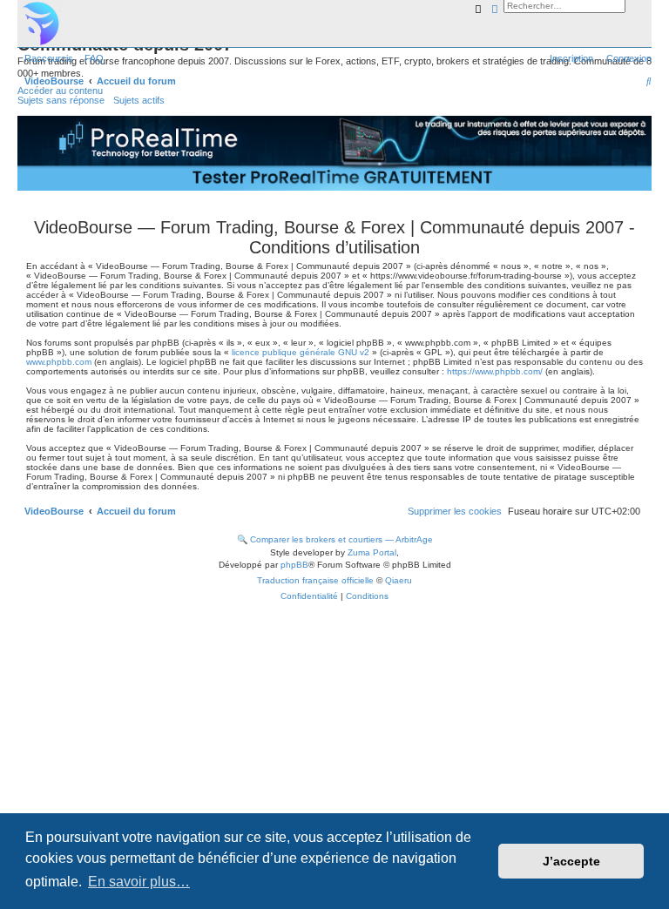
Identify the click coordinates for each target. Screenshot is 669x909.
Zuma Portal (372, 552)
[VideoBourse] (334, 23)
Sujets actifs (139, 100)
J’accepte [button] (571, 861)
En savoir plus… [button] (139, 881)
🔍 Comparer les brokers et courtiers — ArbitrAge (335, 539)
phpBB (294, 564)
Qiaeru (398, 580)
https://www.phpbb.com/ (495, 371)
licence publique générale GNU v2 (300, 352)
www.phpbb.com (58, 362)
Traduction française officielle (315, 580)
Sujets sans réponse (61, 100)
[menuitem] (91, 58)
